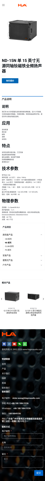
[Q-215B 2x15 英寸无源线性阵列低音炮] (11, 296)
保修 (4, 378)
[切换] (41, 234)
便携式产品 (8, 260)
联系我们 (6, 388)
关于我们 (6, 373)
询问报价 (10, 80)
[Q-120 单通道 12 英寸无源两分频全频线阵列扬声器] (33, 296)
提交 (38, 473)
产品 (4, 369)
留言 (4, 454)
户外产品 (7, 265)
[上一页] (1, 304)
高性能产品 (8, 235)
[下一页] (43, 304)
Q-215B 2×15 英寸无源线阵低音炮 (12, 312)
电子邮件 (6, 431)
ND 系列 (8, 243)
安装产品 (7, 255)
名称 (4, 442)
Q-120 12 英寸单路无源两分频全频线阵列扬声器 (33, 313)
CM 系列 (8, 239)
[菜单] (3, 5)
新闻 (4, 383)
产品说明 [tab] (7, 99)
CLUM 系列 (9, 246)
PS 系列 (8, 250)
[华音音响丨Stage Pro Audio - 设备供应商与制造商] (22, 5)
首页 (4, 364)
